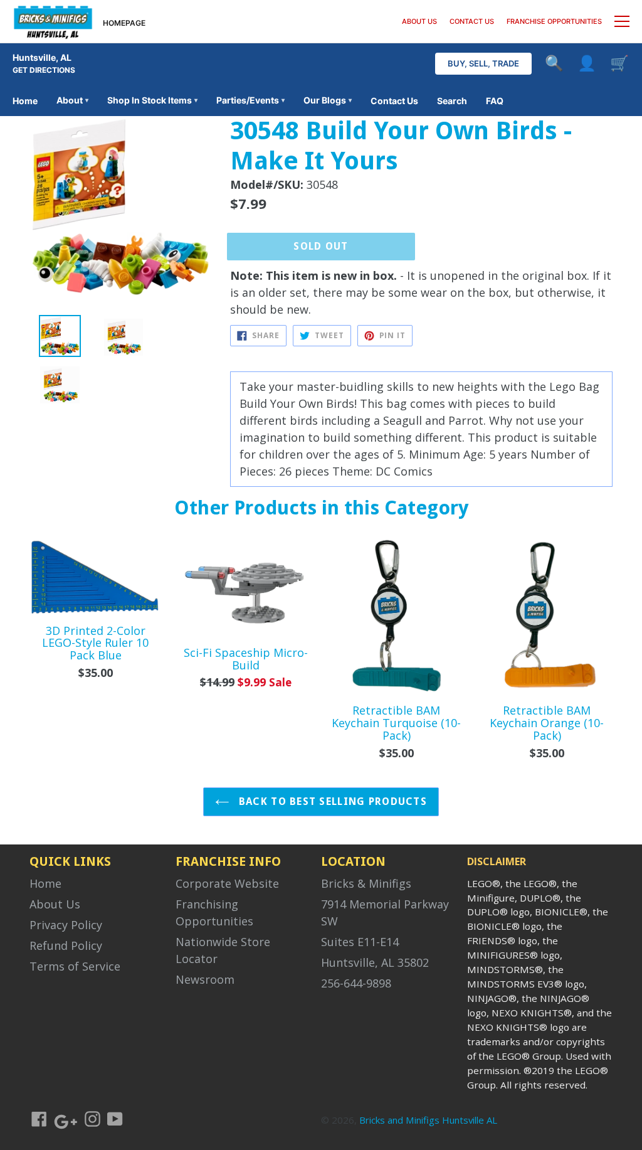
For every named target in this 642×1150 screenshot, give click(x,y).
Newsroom (205, 979)
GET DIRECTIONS (44, 70)
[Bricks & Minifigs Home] (53, 21)
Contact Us (394, 100)
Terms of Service (74, 966)
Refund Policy (65, 945)
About (72, 100)
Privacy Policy (65, 924)
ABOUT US (419, 21)
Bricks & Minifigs (366, 883)
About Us (54, 904)
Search (452, 100)
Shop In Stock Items (152, 100)
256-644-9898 (356, 983)
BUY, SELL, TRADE (483, 63)
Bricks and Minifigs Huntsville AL (428, 1120)
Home (25, 100)
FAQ (494, 100)
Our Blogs (327, 100)
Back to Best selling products (331, 801)
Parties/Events (250, 100)
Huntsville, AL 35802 (375, 962)
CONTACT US (472, 21)
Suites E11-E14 (360, 941)
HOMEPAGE (124, 23)
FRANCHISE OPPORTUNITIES (554, 21)
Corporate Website (227, 883)
